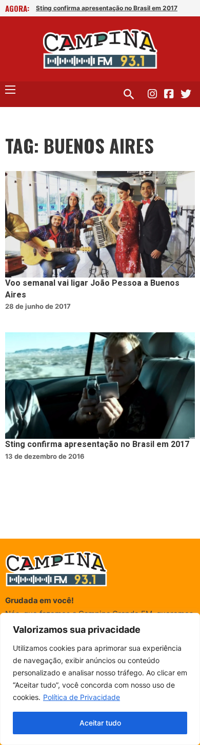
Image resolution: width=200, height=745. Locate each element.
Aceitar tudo (100, 722)
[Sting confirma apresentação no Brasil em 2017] (100, 385)
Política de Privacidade (81, 697)
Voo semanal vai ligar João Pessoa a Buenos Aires (92, 289)
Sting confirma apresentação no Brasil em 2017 (106, 8)
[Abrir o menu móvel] (10, 90)
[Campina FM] (100, 49)
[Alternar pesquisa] (128, 94)
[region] (100, 679)
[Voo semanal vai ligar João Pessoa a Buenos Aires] (100, 224)
